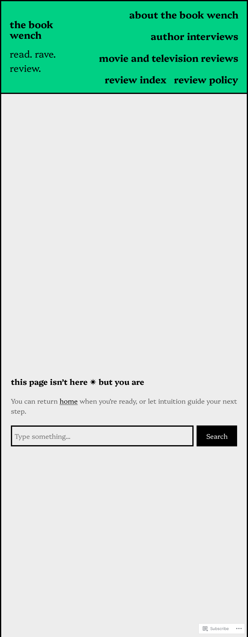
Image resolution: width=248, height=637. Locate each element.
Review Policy (206, 79)
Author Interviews (194, 35)
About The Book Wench (183, 14)
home (69, 400)
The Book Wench (31, 29)
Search (217, 436)
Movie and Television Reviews (168, 57)
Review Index (136, 79)
